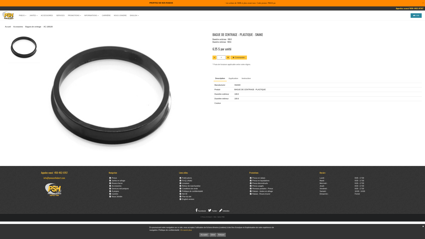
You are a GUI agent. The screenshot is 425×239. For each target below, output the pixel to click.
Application (233, 78)
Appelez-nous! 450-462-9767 (409, 8)
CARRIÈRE (106, 15)
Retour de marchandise (190, 186)
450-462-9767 (61, 172)
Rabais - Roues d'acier (260, 194)
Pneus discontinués (259, 183)
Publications (186, 178)
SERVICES (60, 15)
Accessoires (18, 27)
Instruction (246, 78)
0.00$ (417, 15)
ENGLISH (134, 15)
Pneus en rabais (258, 178)
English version (187, 199)
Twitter (214, 211)
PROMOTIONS (74, 15)
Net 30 (184, 194)
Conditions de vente (189, 189)
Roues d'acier (117, 183)
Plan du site (186, 197)
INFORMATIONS (91, 15)
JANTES (33, 15)
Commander (240, 57)
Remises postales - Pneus (262, 189)
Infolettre (225, 211)
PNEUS (22, 15)
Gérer (213, 235)
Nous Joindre (116, 197)
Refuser (221, 235)
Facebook (202, 211)
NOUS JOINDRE (120, 15)
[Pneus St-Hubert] (8, 15)
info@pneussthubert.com (54, 178)
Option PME (221, 217)
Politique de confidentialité (192, 191)
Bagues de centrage (33, 27)
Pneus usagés (257, 186)
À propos (115, 191)
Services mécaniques (120, 189)
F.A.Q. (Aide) (186, 181)
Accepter (204, 235)
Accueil (8, 27)
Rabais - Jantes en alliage (262, 191)
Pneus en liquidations (260, 181)
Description (220, 78)
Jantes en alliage (118, 181)
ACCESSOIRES (47, 15)
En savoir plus (186, 230)
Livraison (185, 183)
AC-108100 (48, 27)
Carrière (114, 194)
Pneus (114, 178)
